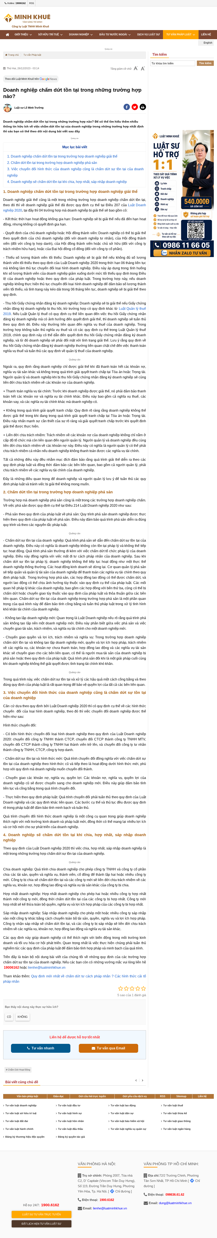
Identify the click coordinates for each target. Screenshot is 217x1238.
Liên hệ (202, 1096)
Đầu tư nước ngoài (113, 34)
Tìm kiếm (205, 63)
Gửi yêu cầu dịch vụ (135, 1096)
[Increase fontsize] (143, 68)
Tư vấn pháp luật (179, 34)
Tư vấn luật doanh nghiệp (20, 1105)
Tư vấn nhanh (42, 1048)
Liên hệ (206, 34)
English (207, 42)
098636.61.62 (175, 1194)
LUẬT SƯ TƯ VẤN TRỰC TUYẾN (41, 1214)
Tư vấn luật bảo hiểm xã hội (127, 1121)
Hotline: (16, 3)
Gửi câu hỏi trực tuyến (92, 1096)
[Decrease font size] (136, 68)
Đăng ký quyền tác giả (71, 1136)
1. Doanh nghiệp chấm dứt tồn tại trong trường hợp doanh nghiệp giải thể (62, 156)
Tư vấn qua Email (110, 1048)
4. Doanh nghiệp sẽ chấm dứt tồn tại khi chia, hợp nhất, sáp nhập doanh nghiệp (67, 182)
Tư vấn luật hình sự (70, 1113)
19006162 (11, 967)
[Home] (7, 34)
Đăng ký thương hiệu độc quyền (25, 1136)
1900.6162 (50, 1205)
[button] (143, 107)
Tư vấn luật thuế (173, 1105)
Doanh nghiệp (79, 34)
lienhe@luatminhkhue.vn (46, 967)
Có (9, 1016)
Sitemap (181, 1096)
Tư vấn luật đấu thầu (70, 1128)
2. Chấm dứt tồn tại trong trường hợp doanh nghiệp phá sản (52, 163)
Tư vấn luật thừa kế (175, 1113)
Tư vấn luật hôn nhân (71, 1121)
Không (23, 1016)
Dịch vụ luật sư (148, 34)
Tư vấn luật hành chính (19, 1128)
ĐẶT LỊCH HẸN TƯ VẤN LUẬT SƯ (41, 1223)
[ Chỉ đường (119, 1191)
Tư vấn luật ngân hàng (177, 1128)
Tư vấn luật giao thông (177, 1121)
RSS (31, 3)
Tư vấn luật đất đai (16, 1121)
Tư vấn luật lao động (123, 1105)
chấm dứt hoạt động (19, 1069)
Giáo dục (58, 1096)
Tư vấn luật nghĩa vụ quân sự (128, 1128)
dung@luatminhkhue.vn (175, 1203)
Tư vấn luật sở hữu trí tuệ (20, 1113)
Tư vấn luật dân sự (122, 1113)
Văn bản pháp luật (27, 1096)
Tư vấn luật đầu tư (69, 1105)
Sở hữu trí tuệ (49, 34)
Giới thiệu (22, 34)
